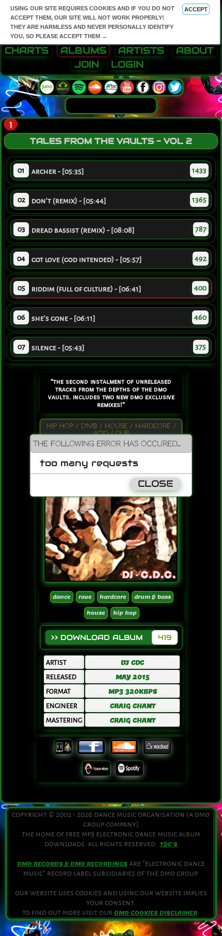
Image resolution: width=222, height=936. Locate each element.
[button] (183, 443)
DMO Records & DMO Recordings (72, 863)
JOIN (86, 64)
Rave (85, 597)
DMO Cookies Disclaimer (155, 912)
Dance (62, 597)
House (96, 613)
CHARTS (27, 50)
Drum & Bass (152, 597)
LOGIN (127, 64)
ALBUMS (83, 50)
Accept (196, 9)
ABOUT (195, 50)
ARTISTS (141, 50)
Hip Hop (125, 613)
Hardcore (113, 597)
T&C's (169, 844)
